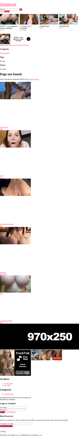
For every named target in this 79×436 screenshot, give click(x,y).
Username (3, 408)
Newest (2, 45)
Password (3, 410)
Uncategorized (4, 53)
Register (7, 11)
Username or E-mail (6, 424)
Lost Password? (10, 412)
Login (2, 11)
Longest (20, 45)
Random (26, 45)
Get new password (6, 426)
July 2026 (7, 385)
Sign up (18, 435)
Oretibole (8, 4)
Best (6, 45)
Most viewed (13, 45)
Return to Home (33, 79)
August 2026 (8, 383)
